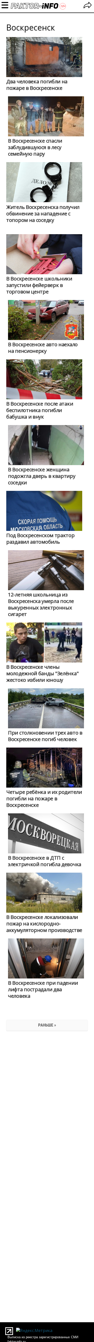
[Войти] (87, 6)
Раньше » (47, 1025)
